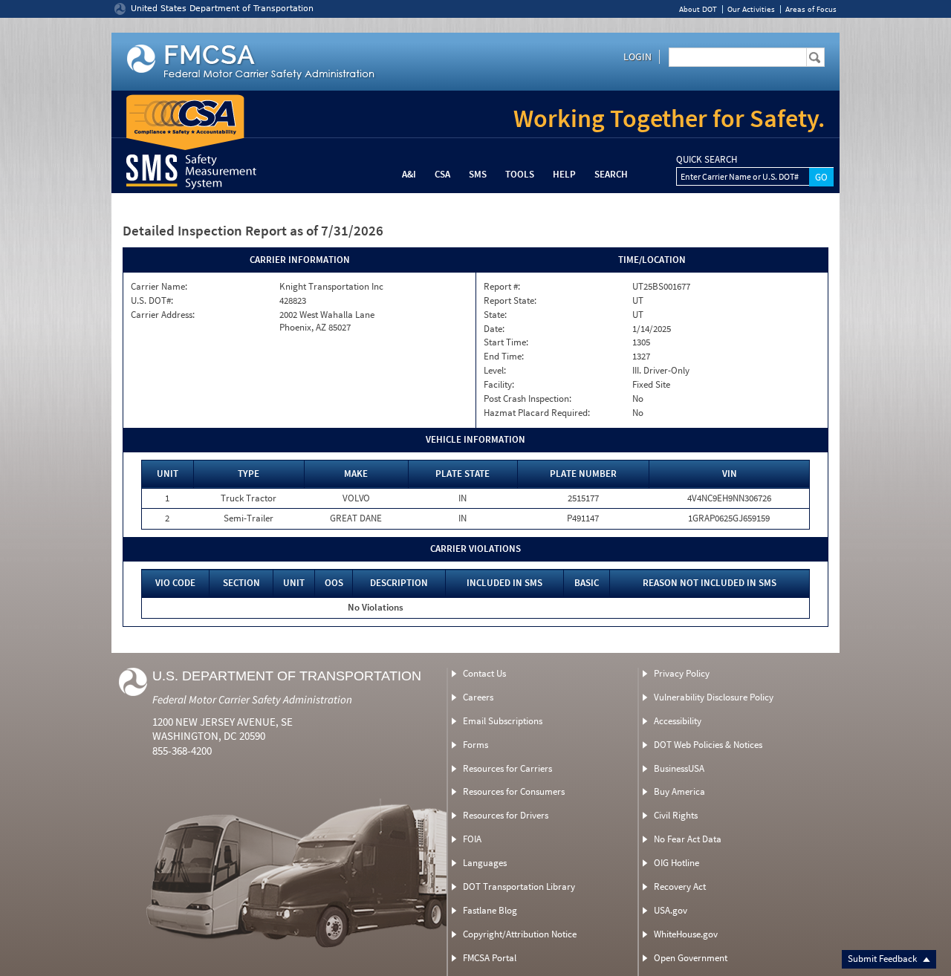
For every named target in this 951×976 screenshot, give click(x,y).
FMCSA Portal (489, 957)
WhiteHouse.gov (686, 934)
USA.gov (670, 910)
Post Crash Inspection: (527, 399)
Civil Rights (676, 815)
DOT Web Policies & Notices (708, 744)
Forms (475, 744)
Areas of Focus (811, 9)
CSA (442, 174)
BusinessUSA (679, 768)
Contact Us (484, 673)
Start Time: (506, 342)
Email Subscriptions (502, 721)
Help (564, 174)
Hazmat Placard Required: (537, 413)
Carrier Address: (163, 315)
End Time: (504, 356)
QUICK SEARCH (706, 160)
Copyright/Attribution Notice (520, 934)
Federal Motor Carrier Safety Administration (252, 699)
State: (495, 315)
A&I (409, 174)
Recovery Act (680, 886)
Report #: (502, 287)
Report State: (510, 301)
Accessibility (677, 721)
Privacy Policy (682, 673)
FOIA (472, 839)
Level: (495, 371)
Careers (478, 697)
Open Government (690, 957)
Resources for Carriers (507, 768)
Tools (519, 174)
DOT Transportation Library (519, 886)
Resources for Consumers (514, 791)
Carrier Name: (159, 287)
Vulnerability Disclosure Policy (713, 697)
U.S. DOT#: (152, 301)
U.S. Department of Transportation (286, 675)
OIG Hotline (676, 862)
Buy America (679, 791)
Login (637, 56)
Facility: (499, 385)
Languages (485, 862)
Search (611, 174)
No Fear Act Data (687, 839)
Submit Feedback (883, 958)
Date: (494, 329)
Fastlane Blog (490, 910)
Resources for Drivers (505, 815)
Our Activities (751, 9)
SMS (478, 174)
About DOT (698, 9)
